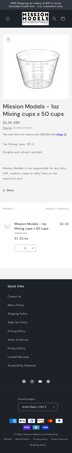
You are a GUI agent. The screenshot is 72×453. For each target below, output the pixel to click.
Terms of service (59, 439)
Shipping (7, 127)
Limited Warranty (18, 357)
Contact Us (14, 296)
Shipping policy (38, 444)
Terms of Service (18, 340)
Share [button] (10, 190)
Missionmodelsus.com (34, 434)
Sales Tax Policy (18, 322)
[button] (7, 19)
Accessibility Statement (22, 365)
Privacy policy (40, 439)
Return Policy (16, 305)
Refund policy (23, 439)
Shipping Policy (17, 314)
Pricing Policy (16, 331)
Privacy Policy (16, 348)
